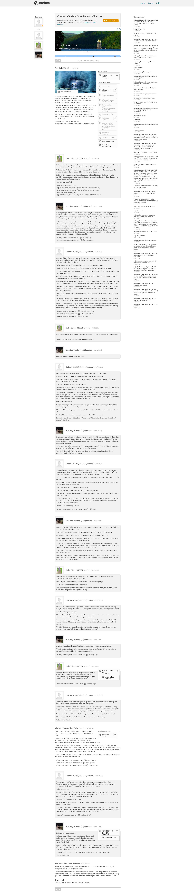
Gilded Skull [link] (92, 509)
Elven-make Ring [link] (87, 240)
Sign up (150, 3)
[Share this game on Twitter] (120, 29)
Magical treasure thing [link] (87, 311)
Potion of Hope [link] (87, 238)
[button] (88, 52)
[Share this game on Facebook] (117, 29)
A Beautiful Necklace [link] (86, 314)
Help (158, 3)
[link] (109, 77)
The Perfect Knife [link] (85, 815)
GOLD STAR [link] (84, 316)
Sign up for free (111, 21)
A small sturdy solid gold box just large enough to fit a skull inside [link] (80, 195)
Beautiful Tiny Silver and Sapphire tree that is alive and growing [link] (80, 188)
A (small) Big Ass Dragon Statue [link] (89, 190)
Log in (143, 3)
